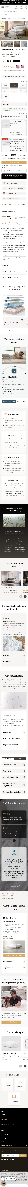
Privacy (2, 1166)
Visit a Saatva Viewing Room (7, 1124)
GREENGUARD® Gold (9, 491)
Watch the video (21, 401)
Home (2, 14)
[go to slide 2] (10, 44)
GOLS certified (10, 623)
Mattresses (7, 14)
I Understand (14, 1185)
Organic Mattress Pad (15, 121)
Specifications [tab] (8, 758)
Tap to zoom (20, 35)
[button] (14, 76)
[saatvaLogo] (4, 1112)
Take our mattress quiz (9, 401)
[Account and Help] (16, 7)
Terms (2, 1163)
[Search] (23, 11)
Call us (2, 1117)
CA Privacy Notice (4, 1170)
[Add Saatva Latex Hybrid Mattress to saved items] (25, 23)
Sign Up (23, 1155)
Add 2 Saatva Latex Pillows (17, 139)
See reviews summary (8, 898)
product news (18, 1150)
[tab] (20, 758)
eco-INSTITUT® (20, 491)
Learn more (4, 167)
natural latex (10, 245)
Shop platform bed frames (14, 955)
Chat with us (4, 1119)
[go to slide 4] (24, 44)
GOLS (5, 484)
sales (14, 1150)
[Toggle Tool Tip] (12, 938)
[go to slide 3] (17, 44)
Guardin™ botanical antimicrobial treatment (14, 256)
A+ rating (8, 861)
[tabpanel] (14, 380)
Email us (3, 1122)
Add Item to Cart (14, 162)
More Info (21, 176)
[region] (14, 323)
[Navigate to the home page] (8, 6)
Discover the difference (11, 1022)
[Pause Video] (4, 362)
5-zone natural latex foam (14, 233)
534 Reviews (14, 590)
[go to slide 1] (4, 44)
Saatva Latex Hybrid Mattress (16, 14)
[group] (14, 30)
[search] (13, 11)
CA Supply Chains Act (5, 1168)
